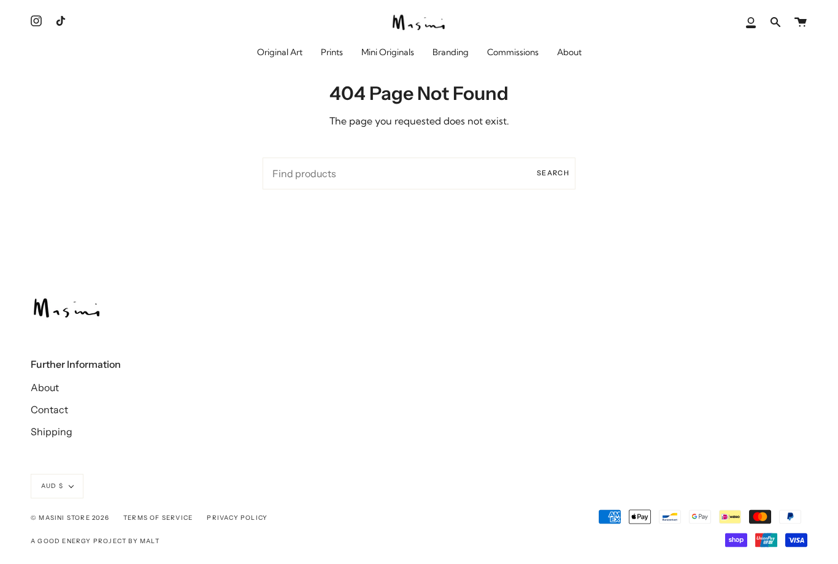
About (45, 387)
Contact (49, 409)
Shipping (51, 431)
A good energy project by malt (95, 541)
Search (553, 173)
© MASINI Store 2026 (70, 518)
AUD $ (52, 486)
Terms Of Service (158, 518)
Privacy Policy (237, 518)
